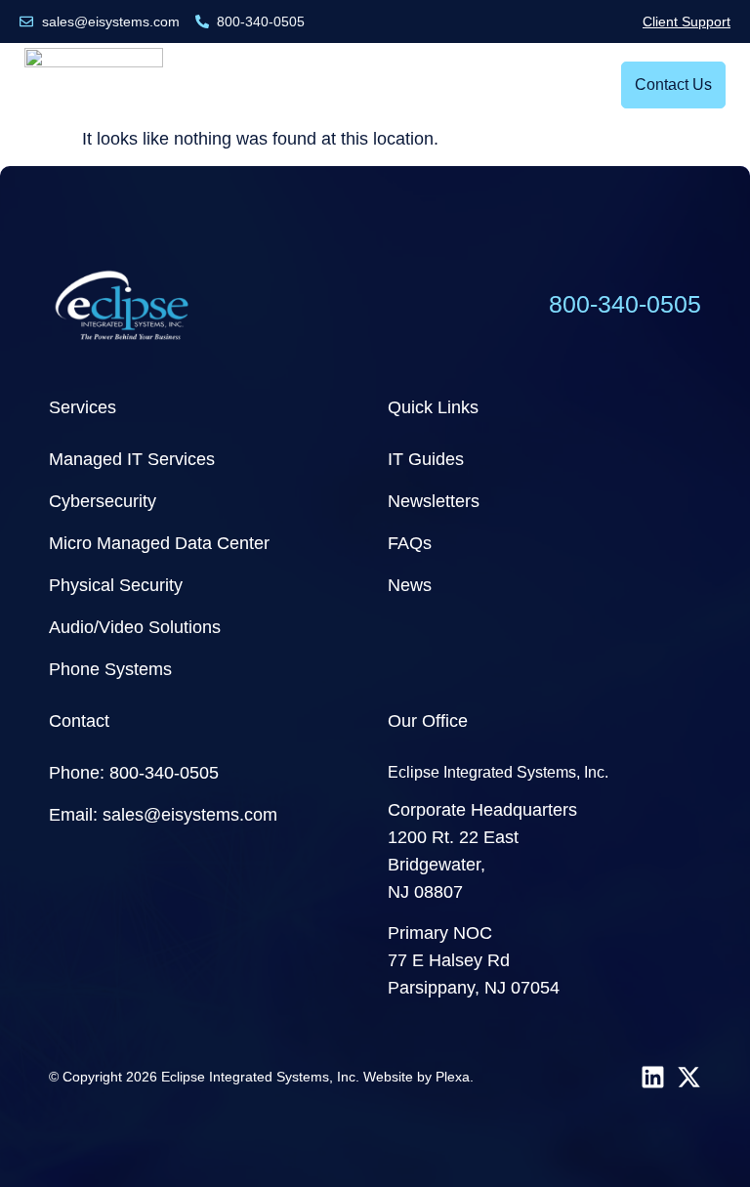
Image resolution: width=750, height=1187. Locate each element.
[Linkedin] (653, 1077)
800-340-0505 (625, 304)
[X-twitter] (689, 1077)
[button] (580, 85)
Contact (79, 721)
